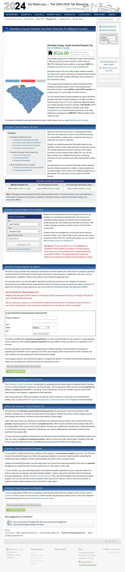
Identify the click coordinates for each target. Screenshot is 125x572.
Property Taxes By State (22, 170)
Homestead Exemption (21, 158)
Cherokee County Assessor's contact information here (49, 400)
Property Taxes (53, 15)
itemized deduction (32, 495)
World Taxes (99, 15)
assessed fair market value (66, 67)
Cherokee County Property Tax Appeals (27, 145)
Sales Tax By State (36, 558)
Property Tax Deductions (22, 160)
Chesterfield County (55, 110)
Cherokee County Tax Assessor (24, 148)
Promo (7, 530)
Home (32, 552)
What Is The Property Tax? (22, 155)
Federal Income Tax (109, 26)
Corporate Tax (64, 19)
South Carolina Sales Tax (49, 533)
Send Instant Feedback (16, 371)
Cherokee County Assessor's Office (42, 476)
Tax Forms (34, 563)
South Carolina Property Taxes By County (28, 167)
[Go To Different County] (73, 28)
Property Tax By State (37, 561)
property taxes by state (79, 120)
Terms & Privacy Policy (113, 552)
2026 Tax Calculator (109, 30)
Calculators (84, 15)
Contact (111, 15)
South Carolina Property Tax (73, 533)
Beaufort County (66, 102)
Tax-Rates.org (12, 15)
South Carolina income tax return (41, 498)
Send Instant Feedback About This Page (28, 525)
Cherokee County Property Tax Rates (26, 140)
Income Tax (25, 15)
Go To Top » (111, 541)
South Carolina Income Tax (26, 533)
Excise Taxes (78, 19)
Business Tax (69, 15)
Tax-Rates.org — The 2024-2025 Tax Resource (57, 4)
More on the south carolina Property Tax (19, 249)
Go (109, 42)
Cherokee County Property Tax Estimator (27, 143)
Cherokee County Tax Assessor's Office (70, 287)
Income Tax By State (37, 555)
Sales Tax (39, 15)
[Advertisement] (49, 24)
